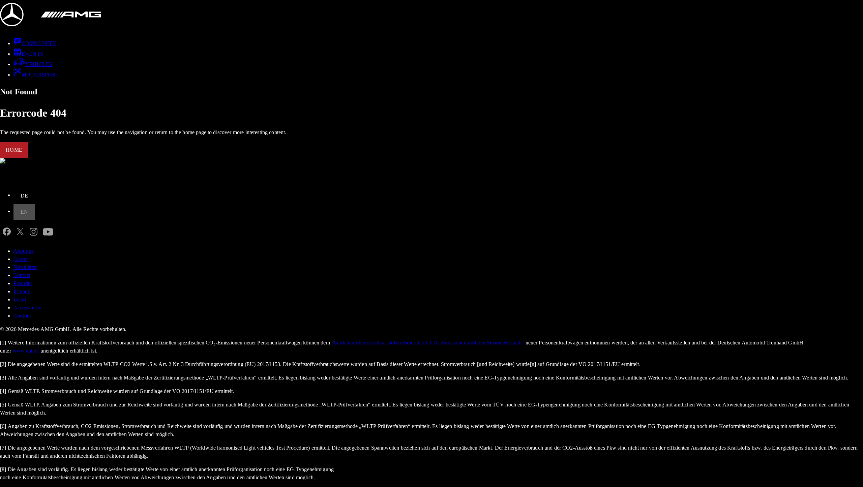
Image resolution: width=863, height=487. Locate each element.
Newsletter (25, 267)
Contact (21, 275)
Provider (22, 283)
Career (20, 259)
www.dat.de (25, 351)
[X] (20, 233)
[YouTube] (48, 233)
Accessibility (27, 307)
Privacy (21, 291)
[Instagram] (33, 233)
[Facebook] (6, 233)
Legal (19, 299)
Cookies (22, 315)
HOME (14, 150)
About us (23, 251)
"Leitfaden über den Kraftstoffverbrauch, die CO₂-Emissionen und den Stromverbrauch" (427, 342)
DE (24, 196)
